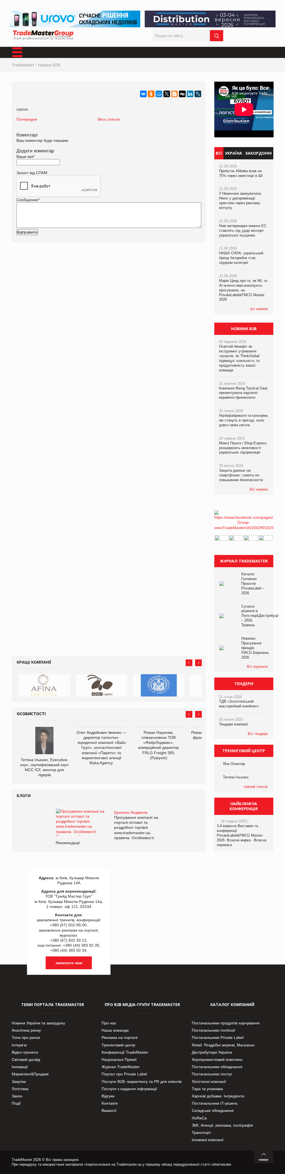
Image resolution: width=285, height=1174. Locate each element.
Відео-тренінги (25, 1052)
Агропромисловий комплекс (217, 1059)
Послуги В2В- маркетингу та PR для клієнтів (141, 1081)
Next (198, 662)
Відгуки (108, 1096)
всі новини (259, 309)
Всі (219, 153)
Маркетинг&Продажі (30, 1074)
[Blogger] (174, 94)
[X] (166, 94)
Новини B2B (49, 65)
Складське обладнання (213, 1110)
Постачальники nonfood (213, 1030)
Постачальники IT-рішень (215, 1103)
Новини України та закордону (38, 1023)
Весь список (109, 119)
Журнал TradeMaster (121, 1067)
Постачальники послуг (212, 1074)
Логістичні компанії (209, 1081)
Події (16, 1103)
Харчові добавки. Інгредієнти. (218, 1096)
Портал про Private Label (124, 1074)
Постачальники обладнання (217, 1067)
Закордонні (258, 153)
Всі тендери (258, 734)
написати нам (69, 963)
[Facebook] (244, 527)
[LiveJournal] (198, 94)
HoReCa (199, 1118)
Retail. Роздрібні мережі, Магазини (223, 1045)
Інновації (20, 1067)
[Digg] (182, 94)
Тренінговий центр (118, 1045)
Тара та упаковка (207, 1089)
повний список (256, 787)
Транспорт (201, 1132)
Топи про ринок (26, 1037)
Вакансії (109, 1110)
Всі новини (259, 489)
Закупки (19, 1081)
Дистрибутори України (212, 1052)
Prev (189, 662)
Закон (17, 1096)
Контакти (110, 1103)
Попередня (26, 119)
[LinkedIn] (190, 94)
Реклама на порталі (119, 1037)
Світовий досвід (26, 1059)
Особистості (31, 713)
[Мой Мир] (159, 94)
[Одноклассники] (151, 94)
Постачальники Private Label (218, 1037)
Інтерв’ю (19, 1045)
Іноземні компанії (207, 1140)
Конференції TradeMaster (125, 1052)
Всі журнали (257, 666)
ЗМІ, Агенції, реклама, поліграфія (222, 1125)
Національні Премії (119, 1059)
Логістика (20, 1089)
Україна (233, 153)
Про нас (109, 1023)
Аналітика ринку (26, 1030)
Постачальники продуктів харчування (226, 1023)
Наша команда (115, 1030)
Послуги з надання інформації (129, 1089)
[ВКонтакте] (143, 94)
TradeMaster (23, 65)
